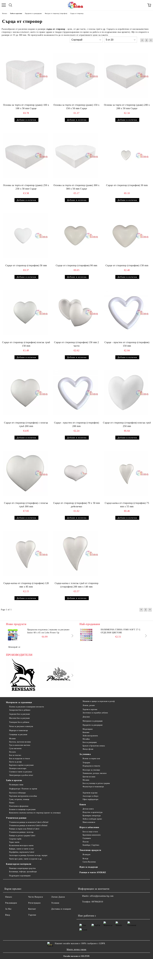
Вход (7, 915)
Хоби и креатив (14, 780)
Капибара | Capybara (91, 845)
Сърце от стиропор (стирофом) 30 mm (127, 185)
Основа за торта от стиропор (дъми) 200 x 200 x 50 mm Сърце (127, 107)
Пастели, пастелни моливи (20, 742)
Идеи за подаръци (88, 867)
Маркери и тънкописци (18, 730)
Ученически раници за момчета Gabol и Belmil (28, 825)
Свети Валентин (89, 862)
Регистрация (34, 903)
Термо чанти (14, 842)
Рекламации (11, 903)
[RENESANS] (22, 675)
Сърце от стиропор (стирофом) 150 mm (126, 265)
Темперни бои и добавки (19, 722)
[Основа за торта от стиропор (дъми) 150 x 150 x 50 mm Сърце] (75, 75)
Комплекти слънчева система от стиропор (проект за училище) (35, 813)
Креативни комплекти (91, 835)
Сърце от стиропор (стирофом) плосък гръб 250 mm (127, 424)
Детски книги (88, 809)
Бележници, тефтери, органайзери (23, 872)
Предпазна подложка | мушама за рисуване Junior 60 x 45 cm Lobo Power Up (48, 631)
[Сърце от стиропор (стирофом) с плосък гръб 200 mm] (25, 393)
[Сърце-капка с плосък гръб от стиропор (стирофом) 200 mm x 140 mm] (75, 553)
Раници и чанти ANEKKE (92, 872)
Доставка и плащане (61, 909)
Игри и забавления (89, 827)
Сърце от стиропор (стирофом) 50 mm (26, 265)
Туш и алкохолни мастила (19, 745)
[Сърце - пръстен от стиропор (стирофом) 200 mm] (75, 393)
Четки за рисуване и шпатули (21, 726)
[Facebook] (81, 907)
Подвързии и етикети (91, 766)
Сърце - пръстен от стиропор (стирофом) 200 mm (76, 424)
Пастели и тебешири (17, 793)
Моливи (12, 738)
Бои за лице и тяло (90, 832)
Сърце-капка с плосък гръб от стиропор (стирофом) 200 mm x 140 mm (76, 585)
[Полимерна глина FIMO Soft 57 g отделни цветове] (86, 635)
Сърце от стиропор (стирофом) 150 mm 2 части (76, 344)
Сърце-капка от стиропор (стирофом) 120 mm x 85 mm (26, 585)
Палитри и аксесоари (17, 768)
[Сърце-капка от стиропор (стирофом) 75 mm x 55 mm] (126, 473)
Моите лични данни (76, 949)
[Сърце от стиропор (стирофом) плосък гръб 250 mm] (126, 393)
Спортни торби (15, 839)
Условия (55, 903)
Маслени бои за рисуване (19, 718)
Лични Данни (58, 897)
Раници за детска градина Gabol (22, 836)
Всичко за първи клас (91, 758)
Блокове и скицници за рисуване (22, 809)
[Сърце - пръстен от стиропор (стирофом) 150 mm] (126, 312)
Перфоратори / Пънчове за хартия (23, 789)
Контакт (32, 909)
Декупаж (86, 717)
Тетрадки (86, 763)
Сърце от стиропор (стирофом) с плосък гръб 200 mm (26, 424)
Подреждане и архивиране (19, 876)
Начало (8, 897)
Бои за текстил (15, 755)
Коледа (85, 858)
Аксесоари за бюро (90, 796)
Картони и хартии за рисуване (21, 765)
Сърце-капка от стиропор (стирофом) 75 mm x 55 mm (127, 505)
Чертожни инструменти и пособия (23, 796)
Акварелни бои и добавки (19, 710)
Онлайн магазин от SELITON (76, 956)
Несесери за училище (91, 770)
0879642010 (97, 902)
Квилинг (86, 732)
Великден (86, 854)
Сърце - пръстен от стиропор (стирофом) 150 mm (126, 344)
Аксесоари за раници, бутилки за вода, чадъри (28, 855)
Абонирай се (14, 647)
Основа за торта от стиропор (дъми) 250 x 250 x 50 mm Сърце (26, 187)
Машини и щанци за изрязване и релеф (99, 701)
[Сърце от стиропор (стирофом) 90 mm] (75, 236)
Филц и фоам (88, 749)
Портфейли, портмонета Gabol (21, 852)
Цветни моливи (89, 777)
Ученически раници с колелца (21, 832)
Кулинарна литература (92, 816)
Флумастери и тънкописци (93, 787)
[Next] (71, 635)
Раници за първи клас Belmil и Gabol (24, 829)
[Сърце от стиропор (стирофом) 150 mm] (126, 236)
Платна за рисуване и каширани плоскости (26, 707)
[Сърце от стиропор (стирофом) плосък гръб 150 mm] (25, 312)
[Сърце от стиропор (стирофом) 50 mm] (25, 236)
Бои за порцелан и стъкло (19, 758)
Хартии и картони (90, 709)
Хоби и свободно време (92, 819)
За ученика (85, 754)
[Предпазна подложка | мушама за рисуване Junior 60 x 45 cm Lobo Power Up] (12, 635)
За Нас (8, 909)
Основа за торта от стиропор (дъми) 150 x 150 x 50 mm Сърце (76, 107)
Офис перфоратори (90, 799)
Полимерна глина (16, 785)
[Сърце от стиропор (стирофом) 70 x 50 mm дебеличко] (75, 473)
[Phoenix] (57, 675)
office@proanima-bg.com (101, 896)
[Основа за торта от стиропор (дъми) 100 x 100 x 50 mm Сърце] (25, 75)
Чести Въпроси (35, 897)
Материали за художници (19, 702)
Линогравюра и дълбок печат (21, 775)
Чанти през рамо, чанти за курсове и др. (25, 859)
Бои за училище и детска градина (96, 783)
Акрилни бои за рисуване (19, 714)
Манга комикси (89, 822)
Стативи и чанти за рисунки (20, 772)
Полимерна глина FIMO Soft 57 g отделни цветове (120, 631)
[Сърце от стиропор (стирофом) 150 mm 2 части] (75, 312)
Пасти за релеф (15, 762)
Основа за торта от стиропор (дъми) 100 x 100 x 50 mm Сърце (26, 107)
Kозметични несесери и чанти (21, 845)
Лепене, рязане (89, 705)
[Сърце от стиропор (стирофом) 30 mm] (126, 155)
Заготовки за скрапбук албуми (95, 713)
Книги (82, 804)
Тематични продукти (90, 850)
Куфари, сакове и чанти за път (21, 849)
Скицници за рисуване (18, 734)
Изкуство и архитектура (92, 812)
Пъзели (86, 842)
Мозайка (86, 739)
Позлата (12, 752)
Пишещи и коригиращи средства (22, 868)
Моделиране (88, 729)
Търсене (32, 915)
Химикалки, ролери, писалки (94, 773)
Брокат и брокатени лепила (94, 746)
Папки (11, 803)
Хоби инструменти (90, 736)
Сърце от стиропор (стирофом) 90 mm (76, 265)
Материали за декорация (93, 721)
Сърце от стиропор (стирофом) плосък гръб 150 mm (26, 344)
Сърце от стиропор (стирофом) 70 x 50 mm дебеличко (76, 505)
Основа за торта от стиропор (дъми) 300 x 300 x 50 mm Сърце (76, 187)
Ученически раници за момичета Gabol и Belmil (28, 822)
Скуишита (87, 838)
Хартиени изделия (90, 793)
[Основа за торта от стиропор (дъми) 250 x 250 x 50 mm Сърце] (25, 155)
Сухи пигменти (15, 748)
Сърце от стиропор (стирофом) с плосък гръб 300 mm (26, 505)
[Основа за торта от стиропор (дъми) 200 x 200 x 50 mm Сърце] (126, 75)
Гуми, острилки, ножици (19, 799)
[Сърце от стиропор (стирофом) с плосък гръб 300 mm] (25, 473)
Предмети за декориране (93, 725)
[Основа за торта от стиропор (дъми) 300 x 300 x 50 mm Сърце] (75, 155)
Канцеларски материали (18, 864)
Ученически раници (16, 818)
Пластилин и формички (18, 806)
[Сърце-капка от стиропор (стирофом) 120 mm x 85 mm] (25, 553)
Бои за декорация (90, 742)
